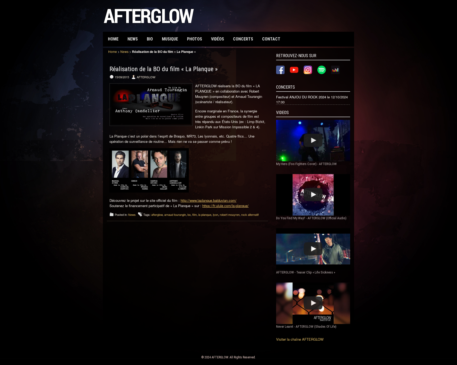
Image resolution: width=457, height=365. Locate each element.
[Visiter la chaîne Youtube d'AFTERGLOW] (294, 72)
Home (113, 39)
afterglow (157, 214)
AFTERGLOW (220, 357)
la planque (204, 214)
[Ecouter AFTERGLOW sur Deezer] (335, 72)
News (132, 39)
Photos (194, 39)
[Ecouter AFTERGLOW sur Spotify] (321, 72)
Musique (170, 39)
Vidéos (217, 39)
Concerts (243, 39)
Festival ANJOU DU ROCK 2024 (301, 96)
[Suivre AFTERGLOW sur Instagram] (308, 72)
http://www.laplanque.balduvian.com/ (208, 200)
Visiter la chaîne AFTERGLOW (299, 339)
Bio (150, 39)
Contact (271, 39)
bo (189, 214)
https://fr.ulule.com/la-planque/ (225, 205)
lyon (215, 214)
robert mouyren (230, 214)
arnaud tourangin (175, 214)
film (194, 214)
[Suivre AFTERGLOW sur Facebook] (280, 72)
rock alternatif (250, 214)
